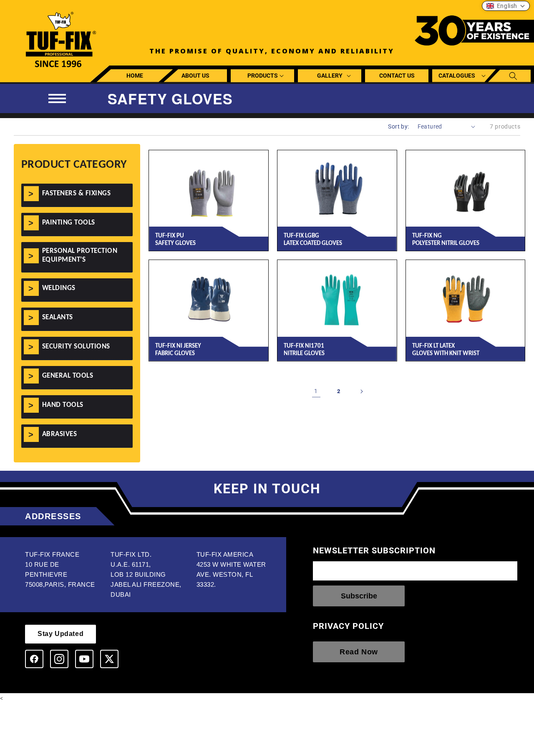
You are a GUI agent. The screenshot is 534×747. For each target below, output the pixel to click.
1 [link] (316, 391)
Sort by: (398, 126)
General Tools (67, 375)
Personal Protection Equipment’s (80, 255)
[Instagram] (59, 659)
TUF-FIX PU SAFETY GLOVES (175, 240)
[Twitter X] (109, 659)
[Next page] (361, 391)
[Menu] (57, 98)
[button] (263, 75)
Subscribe (359, 596)
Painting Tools (68, 222)
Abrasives (59, 434)
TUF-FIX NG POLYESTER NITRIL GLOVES (445, 240)
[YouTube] (84, 659)
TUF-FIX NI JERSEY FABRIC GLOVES (178, 350)
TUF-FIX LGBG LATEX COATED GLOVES (313, 240)
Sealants (57, 317)
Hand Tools (62, 405)
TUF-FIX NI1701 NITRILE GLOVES (304, 350)
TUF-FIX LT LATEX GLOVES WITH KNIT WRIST (445, 350)
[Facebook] (34, 659)
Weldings (59, 288)
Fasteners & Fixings (76, 193)
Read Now (359, 652)
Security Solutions (76, 346)
